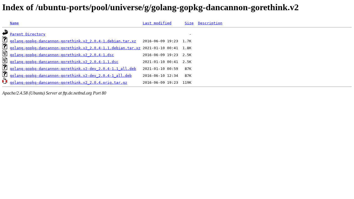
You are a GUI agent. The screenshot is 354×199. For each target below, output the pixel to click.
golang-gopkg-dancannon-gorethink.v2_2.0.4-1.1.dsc (64, 62)
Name (14, 23)
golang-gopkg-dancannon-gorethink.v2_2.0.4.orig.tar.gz (68, 82)
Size (189, 23)
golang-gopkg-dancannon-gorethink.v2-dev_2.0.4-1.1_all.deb (73, 69)
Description (210, 23)
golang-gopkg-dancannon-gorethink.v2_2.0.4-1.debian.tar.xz (73, 41)
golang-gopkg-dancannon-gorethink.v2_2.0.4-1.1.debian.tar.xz (75, 48)
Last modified (157, 23)
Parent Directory (27, 34)
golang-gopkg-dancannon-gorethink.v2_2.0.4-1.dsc (62, 55)
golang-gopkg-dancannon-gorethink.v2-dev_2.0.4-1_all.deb (71, 76)
